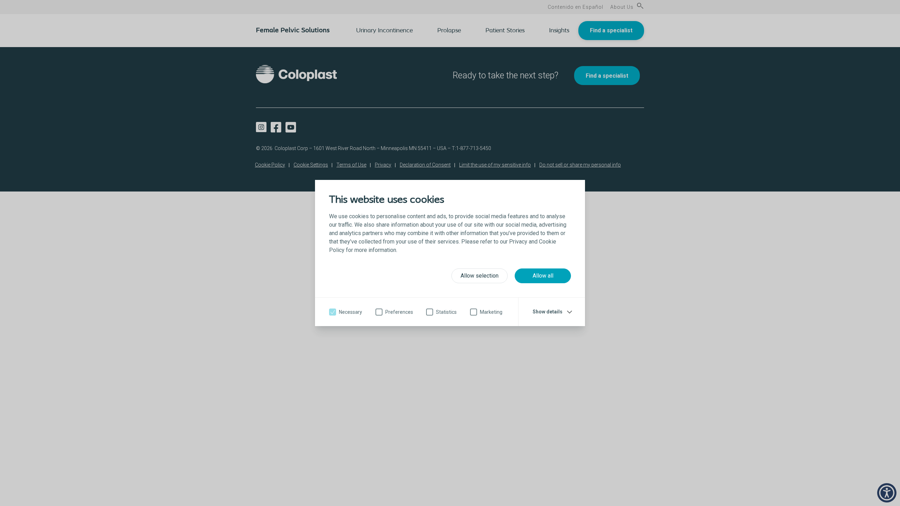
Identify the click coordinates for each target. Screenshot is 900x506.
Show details (547, 311)
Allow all (543, 275)
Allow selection (480, 275)
